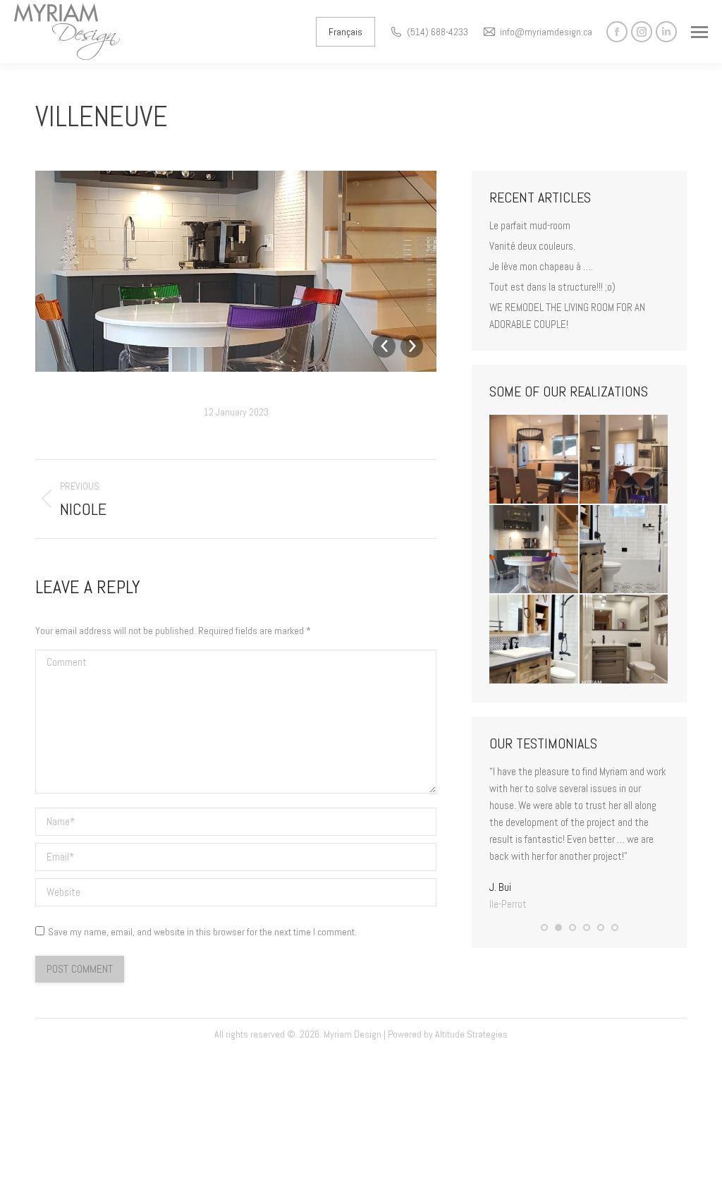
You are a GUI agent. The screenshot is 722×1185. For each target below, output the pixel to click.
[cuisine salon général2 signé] (625, 460)
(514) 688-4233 (437, 31)
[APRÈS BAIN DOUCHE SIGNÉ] (625, 550)
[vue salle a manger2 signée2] (534, 460)
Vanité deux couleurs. (532, 246)
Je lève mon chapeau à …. (541, 266)
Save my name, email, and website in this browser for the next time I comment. (202, 931)
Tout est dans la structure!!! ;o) (552, 286)
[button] (544, 927)
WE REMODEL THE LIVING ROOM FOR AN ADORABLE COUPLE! (567, 315)
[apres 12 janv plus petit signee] (625, 640)
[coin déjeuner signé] (534, 550)
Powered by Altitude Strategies (448, 1034)
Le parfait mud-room (529, 225)
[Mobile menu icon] (699, 32)
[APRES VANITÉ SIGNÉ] (534, 640)
